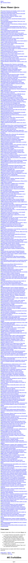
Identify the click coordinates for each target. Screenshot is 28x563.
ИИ (1, 2)
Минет (9, 552)
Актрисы (5, 2)
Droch (2, 1)
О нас (10, 554)
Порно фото (3, 552)
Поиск (8, 2)
